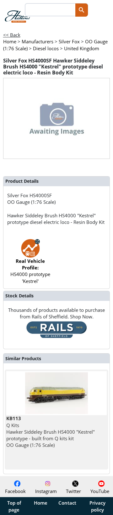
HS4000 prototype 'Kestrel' (30, 271)
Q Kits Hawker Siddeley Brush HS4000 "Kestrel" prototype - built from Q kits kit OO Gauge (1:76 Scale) (50, 431)
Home (40, 503)
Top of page (14, 506)
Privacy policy (97, 506)
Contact (67, 503)
